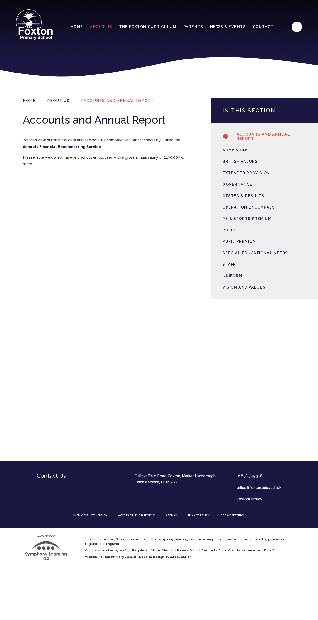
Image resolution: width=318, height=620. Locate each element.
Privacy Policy (199, 515)
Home (29, 100)
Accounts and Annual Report (117, 100)
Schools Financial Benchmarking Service (62, 147)
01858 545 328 (250, 476)
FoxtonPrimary (249, 499)
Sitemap (171, 515)
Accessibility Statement (136, 515)
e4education (181, 557)
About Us (58, 100)
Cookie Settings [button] (232, 515)
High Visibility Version (90, 515)
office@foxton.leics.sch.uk (259, 487)
